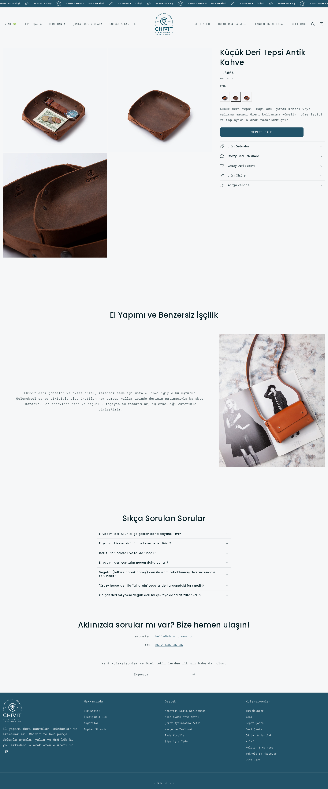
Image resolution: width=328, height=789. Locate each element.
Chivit (170, 783)
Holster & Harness (260, 747)
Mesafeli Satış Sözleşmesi (185, 711)
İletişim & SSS (95, 717)
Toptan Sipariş (95, 729)
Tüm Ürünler (255, 711)
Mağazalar (91, 723)
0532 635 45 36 (169, 645)
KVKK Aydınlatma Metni (182, 717)
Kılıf (250, 741)
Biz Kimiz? (92, 711)
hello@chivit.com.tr (174, 636)
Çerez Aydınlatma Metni (183, 723)
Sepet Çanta (255, 723)
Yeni (249, 717)
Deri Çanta (254, 729)
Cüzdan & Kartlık (259, 735)
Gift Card (253, 759)
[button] (313, 24)
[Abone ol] (194, 674)
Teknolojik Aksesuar (261, 753)
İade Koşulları (176, 735)
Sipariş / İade (176, 741)
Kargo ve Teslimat (178, 729)
